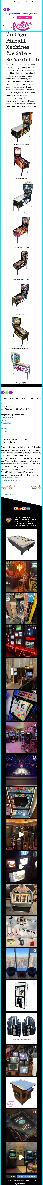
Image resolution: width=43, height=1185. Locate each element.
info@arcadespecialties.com (17, 14)
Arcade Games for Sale (10, 480)
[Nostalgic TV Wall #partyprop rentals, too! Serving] (21, 1060)
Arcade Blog (6, 423)
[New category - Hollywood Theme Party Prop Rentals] (21, 931)
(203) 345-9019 (7, 417)
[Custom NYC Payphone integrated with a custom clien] (21, 608)
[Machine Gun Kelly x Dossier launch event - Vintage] (21, 866)
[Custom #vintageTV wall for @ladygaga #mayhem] (21, 641)
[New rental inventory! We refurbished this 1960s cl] (21, 544)
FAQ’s (3, 420)
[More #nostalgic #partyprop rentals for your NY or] (21, 1028)
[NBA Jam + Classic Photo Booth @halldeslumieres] (21, 673)
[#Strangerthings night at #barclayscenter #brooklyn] (21, 770)
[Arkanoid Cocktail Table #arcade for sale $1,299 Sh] (21, 1125)
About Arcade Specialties (11, 478)
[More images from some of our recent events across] (21, 737)
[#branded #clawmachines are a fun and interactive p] (21, 995)
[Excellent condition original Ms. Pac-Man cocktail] (21, 1092)
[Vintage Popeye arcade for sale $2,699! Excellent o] (21, 802)
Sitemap (4, 428)
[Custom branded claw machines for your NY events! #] (21, 705)
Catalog (4, 431)
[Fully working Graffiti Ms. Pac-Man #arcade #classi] (21, 576)
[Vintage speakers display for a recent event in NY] (21, 834)
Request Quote (24, 17)
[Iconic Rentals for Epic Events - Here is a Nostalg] (21, 899)
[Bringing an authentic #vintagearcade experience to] (21, 1157)
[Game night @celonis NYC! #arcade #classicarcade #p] (21, 963)
